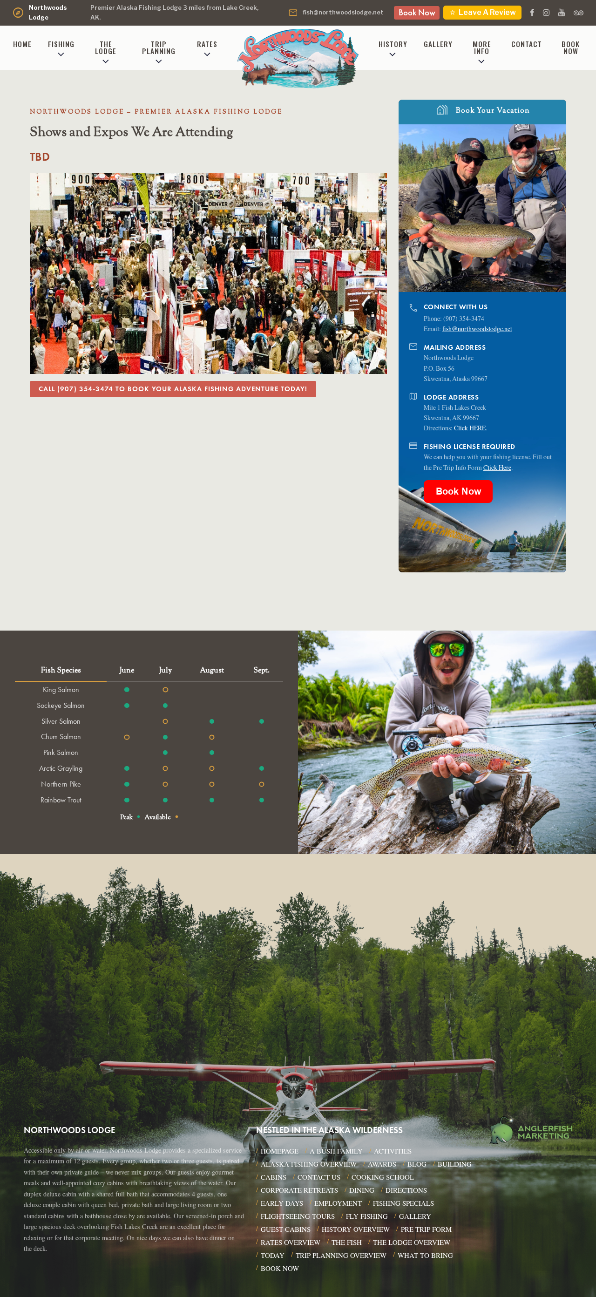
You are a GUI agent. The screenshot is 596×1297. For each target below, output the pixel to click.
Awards (382, 1163)
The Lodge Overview (411, 1242)
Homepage (279, 1150)
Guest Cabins (286, 1229)
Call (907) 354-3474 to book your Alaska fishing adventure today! (173, 389)
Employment (338, 1203)
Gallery (438, 44)
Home (22, 44)
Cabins (273, 1177)
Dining (361, 1190)
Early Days (282, 1203)
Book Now (417, 12)
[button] (560, 208)
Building (455, 1163)
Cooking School (383, 1177)
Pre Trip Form (426, 1229)
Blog (417, 1163)
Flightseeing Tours (298, 1216)
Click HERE (470, 427)
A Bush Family (336, 1150)
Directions (406, 1190)
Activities (393, 1150)
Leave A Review (482, 12)
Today (272, 1255)
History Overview (356, 1229)
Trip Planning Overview (341, 1255)
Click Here (497, 467)
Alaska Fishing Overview (309, 1163)
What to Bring (425, 1255)
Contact (526, 44)
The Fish (347, 1242)
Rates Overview (290, 1242)
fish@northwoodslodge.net (336, 12)
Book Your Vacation (482, 109)
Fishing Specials (403, 1203)
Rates (207, 44)
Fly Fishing (367, 1216)
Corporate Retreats (299, 1190)
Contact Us (319, 1177)
